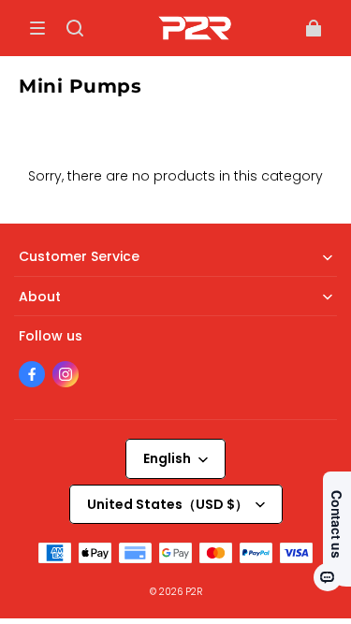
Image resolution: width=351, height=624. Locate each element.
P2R (193, 592)
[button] (37, 28)
